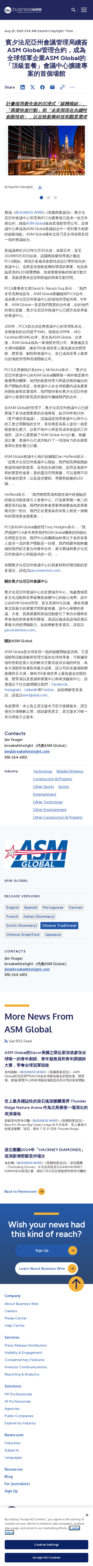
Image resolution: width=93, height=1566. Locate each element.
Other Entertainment (50, 809)
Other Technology (48, 802)
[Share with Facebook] (42, 87)
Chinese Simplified (23, 935)
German (76, 907)
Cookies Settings (46, 1544)
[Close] (87, 1515)
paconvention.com (45, 570)
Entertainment (44, 794)
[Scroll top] (76, 1284)
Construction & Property (52, 779)
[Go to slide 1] (41, 198)
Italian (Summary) (39, 917)
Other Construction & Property (58, 817)
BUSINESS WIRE (29, 212)
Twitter (48, 689)
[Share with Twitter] (32, 87)
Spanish (30, 907)
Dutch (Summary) (21, 926)
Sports (63, 786)
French (12, 917)
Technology (42, 771)
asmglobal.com (35, 695)
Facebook (59, 684)
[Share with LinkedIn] (22, 87)
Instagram (13, 689)
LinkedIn (31, 689)
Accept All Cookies (46, 1557)
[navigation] (83, 9)
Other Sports (43, 786)
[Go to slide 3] (55, 198)
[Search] (74, 10)
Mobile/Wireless (70, 771)
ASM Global (35, 223)
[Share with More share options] (72, 87)
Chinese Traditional (59, 926)
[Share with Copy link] (62, 87)
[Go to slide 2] (48, 198)
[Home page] (23, 10)
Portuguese (53, 907)
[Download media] (40, 187)
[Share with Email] (52, 87)
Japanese (53, 935)
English (12, 907)
